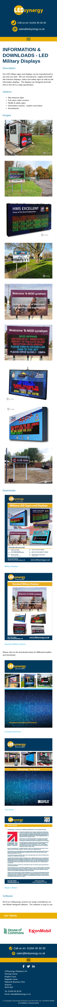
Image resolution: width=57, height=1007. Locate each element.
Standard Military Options (15, 644)
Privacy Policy (34, 1003)
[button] (23, 966)
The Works (9, 810)
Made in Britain (11, 888)
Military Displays (11, 566)
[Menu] (28, 39)
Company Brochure (13, 732)
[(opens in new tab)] (28, 528)
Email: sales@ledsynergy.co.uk (18, 994)
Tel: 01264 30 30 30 (13, 991)
